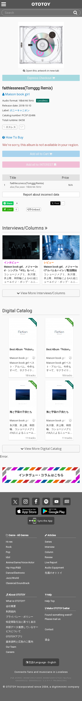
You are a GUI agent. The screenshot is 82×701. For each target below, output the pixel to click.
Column (49, 552)
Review (49, 557)
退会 (47, 639)
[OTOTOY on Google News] (67, 501)
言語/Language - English (42, 662)
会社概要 (11, 606)
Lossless (43, 100)
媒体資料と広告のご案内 (19, 641)
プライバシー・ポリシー (19, 616)
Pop (8, 552)
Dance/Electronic (15, 572)
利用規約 (11, 611)
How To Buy (14, 137)
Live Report (51, 562)
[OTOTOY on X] (15, 501)
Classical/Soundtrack (18, 583)
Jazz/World (12, 578)
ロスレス (11, 127)
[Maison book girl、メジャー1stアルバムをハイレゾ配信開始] (61, 247)
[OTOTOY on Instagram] (25, 501)
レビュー (49, 262)
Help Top (50, 601)
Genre (12, 535)
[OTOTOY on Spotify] (46, 501)
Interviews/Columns (23, 228)
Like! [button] (9, 209)
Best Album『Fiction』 (22, 349)
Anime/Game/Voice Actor (20, 562)
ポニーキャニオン (20, 110)
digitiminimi (59, 686)
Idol (8, 557)
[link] (41, 78)
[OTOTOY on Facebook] (36, 501)
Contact (49, 629)
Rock (9, 546)
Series (48, 541)
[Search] (76, 13)
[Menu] (4, 4)
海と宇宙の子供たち (21, 412)
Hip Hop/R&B (13, 567)
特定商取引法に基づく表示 (21, 621)
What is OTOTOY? (15, 601)
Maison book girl (17, 94)
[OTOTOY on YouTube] (56, 501)
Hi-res (9, 541)
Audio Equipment (54, 567)
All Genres (22, 535)
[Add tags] (22, 127)
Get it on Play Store (54, 511)
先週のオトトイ (53, 572)
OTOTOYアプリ (14, 636)
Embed (35, 209)
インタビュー (11, 262)
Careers (10, 652)
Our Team (11, 646)
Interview (50, 546)
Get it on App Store (26, 511)
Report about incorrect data (41, 194)
